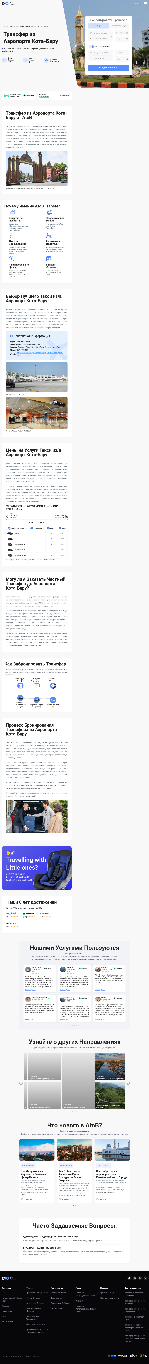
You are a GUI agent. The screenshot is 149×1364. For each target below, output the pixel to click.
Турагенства (56, 1298)
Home (6, 26)
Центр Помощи (107, 1293)
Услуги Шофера (33, 1298)
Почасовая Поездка (119, 26)
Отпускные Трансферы (36, 1303)
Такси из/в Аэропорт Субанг (69, 1107)
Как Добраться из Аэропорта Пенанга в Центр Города (34, 1174)
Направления (7, 1321)
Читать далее (30, 990)
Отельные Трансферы (36, 1324)
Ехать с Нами (56, 1308)
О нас (4, 1293)
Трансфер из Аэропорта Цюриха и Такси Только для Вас (135, 1339)
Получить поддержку (109, 1298)
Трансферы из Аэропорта (37, 1293)
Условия (79, 1301)
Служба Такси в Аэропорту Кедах (71, 1079)
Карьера (5, 1306)
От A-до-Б (98, 26)
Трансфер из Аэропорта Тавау (104, 1107)
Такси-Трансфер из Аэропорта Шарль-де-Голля (134, 1328)
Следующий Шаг (108, 68)
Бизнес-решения (58, 1293)
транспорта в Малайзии (47, 316)
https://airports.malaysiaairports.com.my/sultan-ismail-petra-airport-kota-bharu (40, 354)
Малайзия (14, 26)
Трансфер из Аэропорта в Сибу (36, 1079)
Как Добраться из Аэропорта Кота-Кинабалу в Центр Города (111, 1174)
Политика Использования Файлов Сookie (86, 1309)
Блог (4, 1316)
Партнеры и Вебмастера (61, 1303)
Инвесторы (7, 1311)
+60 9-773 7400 (22, 350)
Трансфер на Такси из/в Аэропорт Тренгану (41, 1107)
